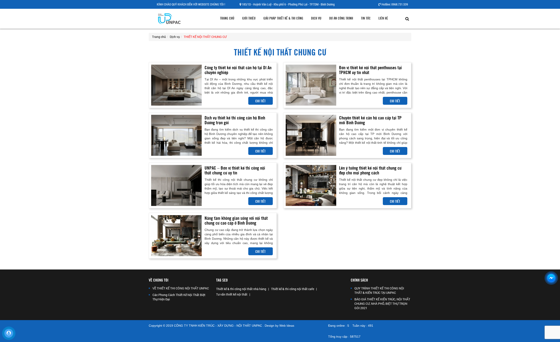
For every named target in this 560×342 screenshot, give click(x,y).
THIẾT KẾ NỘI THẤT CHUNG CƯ (205, 37)
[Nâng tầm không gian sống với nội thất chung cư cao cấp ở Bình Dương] (176, 235)
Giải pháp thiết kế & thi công (283, 18)
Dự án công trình (341, 18)
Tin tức (366, 18)
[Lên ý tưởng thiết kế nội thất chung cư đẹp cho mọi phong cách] (311, 185)
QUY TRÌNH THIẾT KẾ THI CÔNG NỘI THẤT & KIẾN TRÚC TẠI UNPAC (379, 290)
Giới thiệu (249, 18)
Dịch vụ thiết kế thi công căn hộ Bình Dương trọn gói (235, 119)
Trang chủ (227, 18)
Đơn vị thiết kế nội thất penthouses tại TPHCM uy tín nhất (370, 69)
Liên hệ (383, 18)
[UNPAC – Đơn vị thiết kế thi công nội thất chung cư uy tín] (176, 185)
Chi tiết (260, 100)
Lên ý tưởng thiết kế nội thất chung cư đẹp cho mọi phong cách (370, 169)
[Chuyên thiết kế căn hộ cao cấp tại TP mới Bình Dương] (311, 135)
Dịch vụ (316, 18)
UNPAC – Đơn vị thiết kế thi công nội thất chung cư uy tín (235, 169)
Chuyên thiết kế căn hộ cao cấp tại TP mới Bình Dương (370, 119)
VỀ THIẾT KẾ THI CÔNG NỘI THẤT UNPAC (180, 288)
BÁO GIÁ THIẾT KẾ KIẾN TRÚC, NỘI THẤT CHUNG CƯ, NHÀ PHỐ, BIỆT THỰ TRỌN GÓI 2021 (382, 303)
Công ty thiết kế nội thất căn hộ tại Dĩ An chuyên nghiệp (238, 69)
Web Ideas (286, 325)
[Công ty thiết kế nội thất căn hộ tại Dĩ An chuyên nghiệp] (176, 85)
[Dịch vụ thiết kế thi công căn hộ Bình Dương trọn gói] (176, 135)
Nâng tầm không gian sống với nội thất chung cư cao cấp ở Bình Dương (236, 220)
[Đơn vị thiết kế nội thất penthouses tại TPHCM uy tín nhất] (311, 85)
